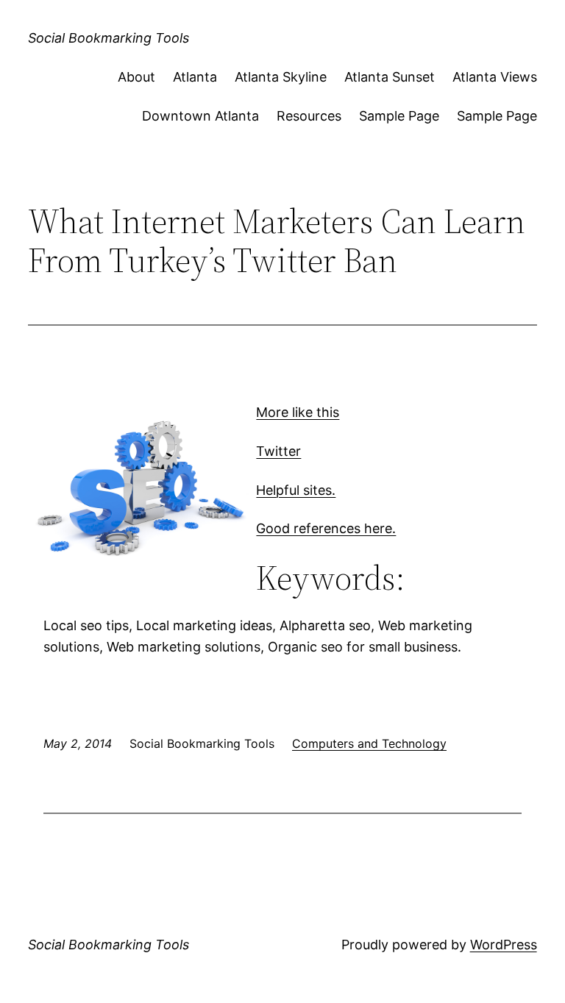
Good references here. (326, 528)
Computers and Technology (369, 743)
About (136, 77)
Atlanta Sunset (389, 77)
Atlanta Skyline (281, 77)
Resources (309, 116)
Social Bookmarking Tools (108, 38)
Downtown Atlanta (200, 116)
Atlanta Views (494, 77)
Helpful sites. (295, 490)
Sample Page (399, 116)
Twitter (278, 451)
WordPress (503, 944)
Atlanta (195, 77)
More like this (297, 412)
